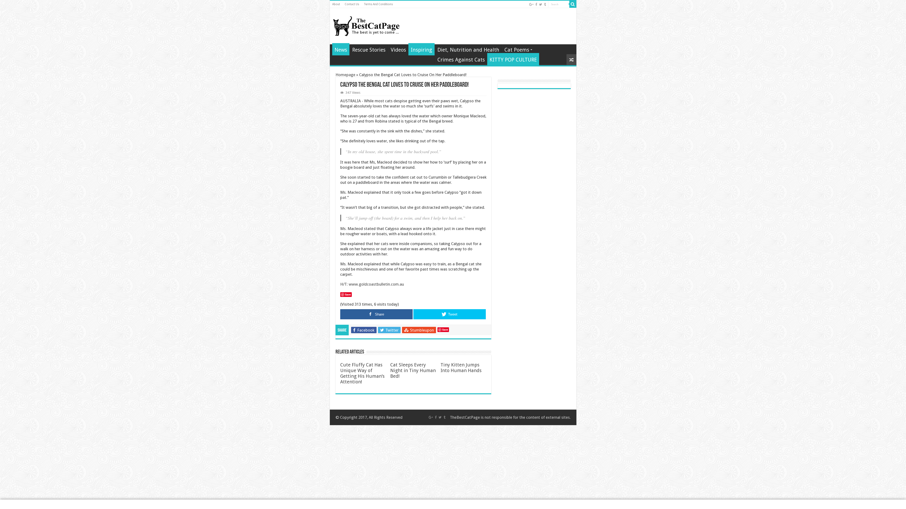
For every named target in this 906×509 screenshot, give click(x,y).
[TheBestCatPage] (366, 25)
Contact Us (352, 4)
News (341, 50)
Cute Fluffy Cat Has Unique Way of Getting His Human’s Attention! (362, 373)
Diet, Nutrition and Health (468, 50)
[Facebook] (536, 4)
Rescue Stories (369, 50)
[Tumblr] (545, 4)
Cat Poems (516, 50)
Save (445, 329)
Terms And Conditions (378, 4)
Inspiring (421, 50)
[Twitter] (541, 4)
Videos (398, 50)
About (336, 4)
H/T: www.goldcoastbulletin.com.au (372, 284)
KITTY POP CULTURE (513, 60)
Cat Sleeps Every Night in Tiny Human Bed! (413, 370)
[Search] (572, 4)
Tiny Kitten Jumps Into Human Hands (461, 367)
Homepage (345, 74)
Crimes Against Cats (461, 60)
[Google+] (531, 4)
